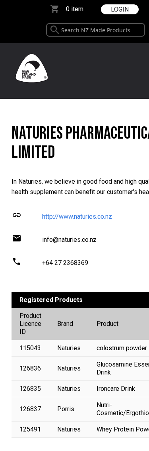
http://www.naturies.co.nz (77, 216)
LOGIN (120, 9)
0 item (74, 9)
